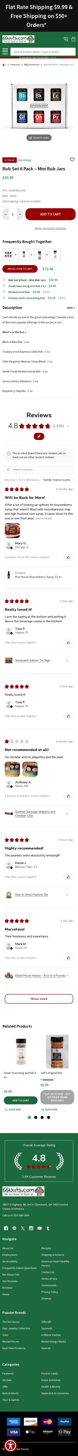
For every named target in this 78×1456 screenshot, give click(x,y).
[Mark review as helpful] (68, 557)
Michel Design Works (53, 1341)
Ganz (5, 1335)
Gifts (5, 1386)
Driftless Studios (51, 1335)
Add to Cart (50, 214)
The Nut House (11, 1322)
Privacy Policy (49, 1292)
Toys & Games (10, 1400)
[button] (39, 57)
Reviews (7, 1287)
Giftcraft (46, 1322)
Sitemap (46, 1298)
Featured (7, 1373)
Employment (9, 1255)
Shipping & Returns (52, 1255)
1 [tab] (29, 1117)
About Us (7, 1248)
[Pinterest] (14, 1228)
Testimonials (48, 1285)
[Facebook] (6, 1228)
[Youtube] (39, 1228)
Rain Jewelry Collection (16, 1328)
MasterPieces (10, 1341)
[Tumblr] (48, 1228)
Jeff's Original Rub (51, 1073)
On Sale (7, 1380)
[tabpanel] (20, 1073)
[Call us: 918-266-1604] (66, 39)
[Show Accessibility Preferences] (10, 1445)
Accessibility (10, 1261)
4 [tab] (48, 1117)
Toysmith (46, 1328)
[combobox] (43, 52)
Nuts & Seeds (10, 1393)
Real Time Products (14, 1348)
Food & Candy (49, 1373)
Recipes (46, 1248)
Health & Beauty (50, 1386)
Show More (44, 518)
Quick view (15, 1109)
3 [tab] (42, 1117)
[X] (22, 1228)
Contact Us (47, 1272)
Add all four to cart (20, 268)
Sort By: (47, 479)
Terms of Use (49, 1278)
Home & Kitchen (50, 1380)
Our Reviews (10, 1281)
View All (45, 1348)
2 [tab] (35, 1117)
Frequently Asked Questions (19, 1268)
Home (5, 1294)
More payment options (50, 228)
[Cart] (74, 39)
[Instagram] (31, 1228)
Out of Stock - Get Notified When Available (57, 1097)
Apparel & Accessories (55, 1393)
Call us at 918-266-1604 (15, 1215)
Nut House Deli (11, 1274)
